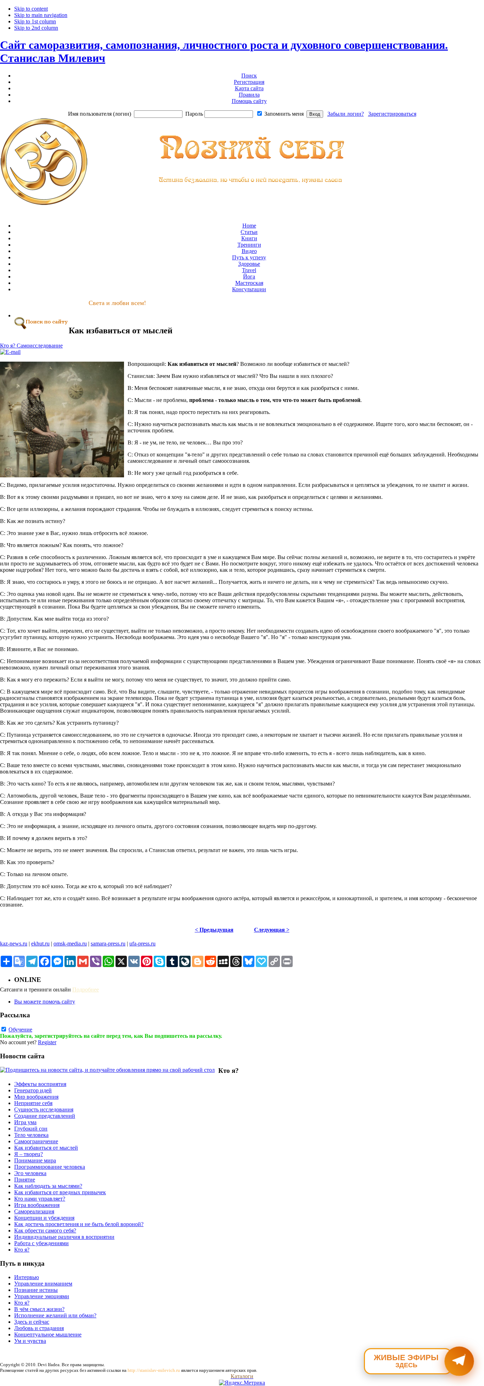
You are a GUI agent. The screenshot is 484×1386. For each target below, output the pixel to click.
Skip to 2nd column (36, 28)
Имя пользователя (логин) (99, 114)
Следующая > (271, 930)
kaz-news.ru (13, 944)
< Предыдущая (214, 930)
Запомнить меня (284, 114)
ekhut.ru (40, 944)
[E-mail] (10, 352)
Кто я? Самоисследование (31, 346)
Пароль (194, 114)
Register (47, 1042)
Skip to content (31, 9)
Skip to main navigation (40, 15)
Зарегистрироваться (392, 114)
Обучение (20, 1029)
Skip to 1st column (35, 21)
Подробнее (85, 990)
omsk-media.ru (70, 944)
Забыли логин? (345, 114)
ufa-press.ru (142, 944)
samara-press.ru (108, 944)
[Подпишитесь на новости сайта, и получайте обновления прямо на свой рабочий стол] (107, 1070)
